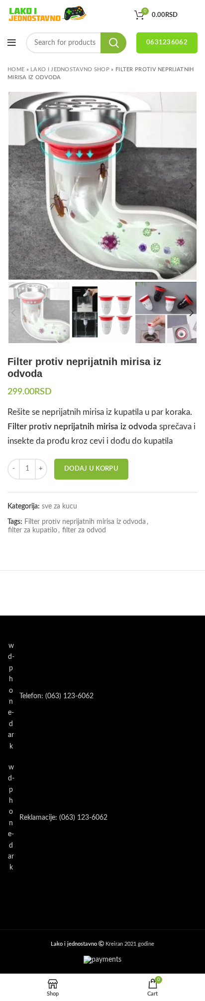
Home (15, 69)
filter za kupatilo (32, 530)
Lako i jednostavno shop (69, 69)
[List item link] (102, 696)
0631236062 (167, 42)
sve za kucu (59, 506)
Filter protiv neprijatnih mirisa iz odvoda (85, 521)
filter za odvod (84, 530)
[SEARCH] (113, 42)
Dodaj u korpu (91, 469)
